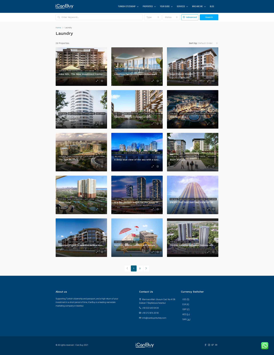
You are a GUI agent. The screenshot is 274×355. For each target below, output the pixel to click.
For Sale (62, 71)
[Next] (146, 268)
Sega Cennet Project (181, 74)
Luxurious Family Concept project (132, 116)
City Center (90, 71)
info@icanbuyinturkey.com (154, 318)
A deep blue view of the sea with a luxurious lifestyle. (144, 159)
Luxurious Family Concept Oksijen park (135, 74)
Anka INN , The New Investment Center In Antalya (86, 74)
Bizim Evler (65, 202)
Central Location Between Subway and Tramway (197, 245)
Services (181, 6)
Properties (148, 6)
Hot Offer (100, 71)
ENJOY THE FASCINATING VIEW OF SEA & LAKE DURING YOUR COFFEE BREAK (214, 202)
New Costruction (75, 71)
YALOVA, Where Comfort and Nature (134, 245)
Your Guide (165, 6)
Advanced (191, 17)
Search (209, 17)
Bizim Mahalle (178, 159)
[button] (152, 17)
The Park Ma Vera (68, 159)
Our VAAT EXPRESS (69, 116)
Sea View (118, 156)
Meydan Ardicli (178, 116)
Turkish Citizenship (127, 6)
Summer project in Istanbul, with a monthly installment (89, 245)
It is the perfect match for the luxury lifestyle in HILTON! (146, 202)
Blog (212, 6)
